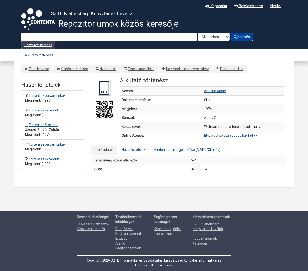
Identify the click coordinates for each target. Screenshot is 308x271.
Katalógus (200, 243)
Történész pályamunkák (47, 95)
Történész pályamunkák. (47, 144)
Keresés (243, 37)
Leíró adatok (104, 150)
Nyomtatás (108, 69)
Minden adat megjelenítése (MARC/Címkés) (187, 150)
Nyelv (275, 6)
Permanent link (231, 69)
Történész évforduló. (44, 159)
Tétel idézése (39, 69)
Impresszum (163, 234)
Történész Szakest (43, 125)
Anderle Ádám (215, 91)
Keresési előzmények (93, 224)
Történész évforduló (44, 110)
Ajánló (120, 243)
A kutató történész (39, 55)
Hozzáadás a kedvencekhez (187, 69)
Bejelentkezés (250, 6)
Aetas (208, 118)
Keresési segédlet (167, 229)
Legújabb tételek (128, 248)
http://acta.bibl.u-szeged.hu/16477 (230, 135)
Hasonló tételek (133, 150)
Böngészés (124, 229)
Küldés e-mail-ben (74, 69)
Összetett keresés (38, 45)
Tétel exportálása (141, 69)
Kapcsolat (218, 6)
